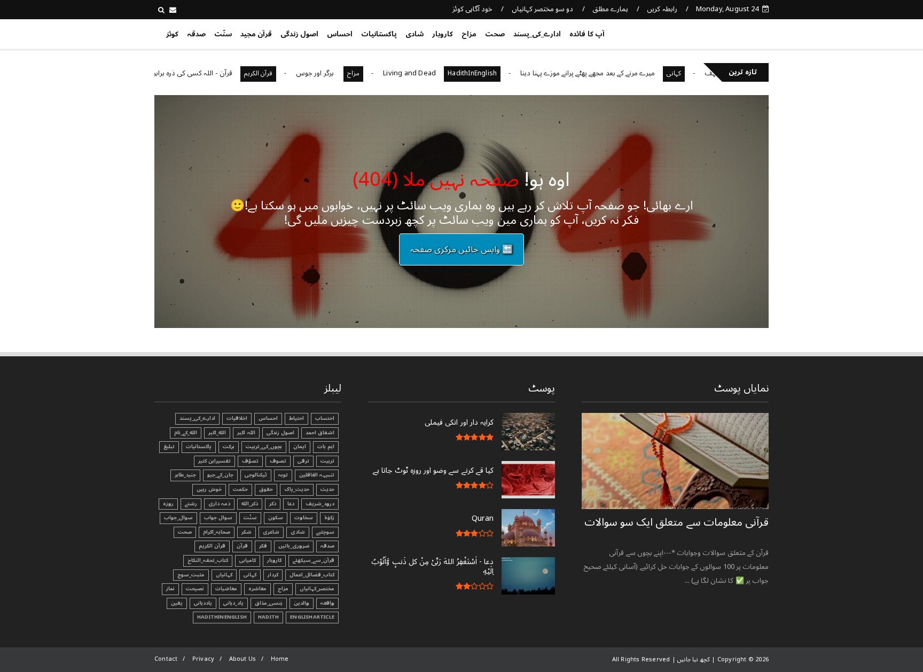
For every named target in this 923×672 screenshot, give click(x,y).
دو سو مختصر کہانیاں (543, 9)
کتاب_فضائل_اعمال (312, 574)
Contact (165, 659)
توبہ (283, 475)
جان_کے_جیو (220, 475)
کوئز (172, 34)
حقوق (266, 489)
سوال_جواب (178, 517)
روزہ (168, 503)
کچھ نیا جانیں (727, 32)
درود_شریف (320, 503)
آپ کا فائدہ (586, 34)
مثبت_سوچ (191, 574)
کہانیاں (224, 574)
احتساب (324, 418)
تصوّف (250, 461)
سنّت (223, 34)
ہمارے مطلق (610, 9)
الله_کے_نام (185, 432)
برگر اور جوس (339, 73)
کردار (273, 574)
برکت (228, 446)
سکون (275, 517)
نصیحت (195, 588)
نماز (170, 588)
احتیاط (296, 418)
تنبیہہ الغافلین (316, 475)
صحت (495, 34)
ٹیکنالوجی (256, 475)
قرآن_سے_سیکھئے (313, 560)
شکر (246, 532)
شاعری (271, 532)
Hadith (268, 617)
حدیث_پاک (296, 489)
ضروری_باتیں (293, 546)
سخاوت (303, 517)
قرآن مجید (256, 34)
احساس (340, 34)
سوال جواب (218, 517)
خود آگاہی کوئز (472, 9)
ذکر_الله (249, 503)
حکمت (240, 489)
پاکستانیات (379, 34)
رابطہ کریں (662, 9)
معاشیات (226, 588)
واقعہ (327, 603)
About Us (242, 659)
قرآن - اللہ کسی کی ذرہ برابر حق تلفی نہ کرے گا (189, 73)
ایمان (299, 446)
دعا (290, 503)
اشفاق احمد (320, 432)
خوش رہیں (209, 489)
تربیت (327, 461)
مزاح (469, 34)
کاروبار (442, 34)
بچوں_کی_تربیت (264, 446)
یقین (177, 603)
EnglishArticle (312, 617)
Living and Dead (432, 73)
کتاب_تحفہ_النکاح (207, 560)
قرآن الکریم (282, 73)
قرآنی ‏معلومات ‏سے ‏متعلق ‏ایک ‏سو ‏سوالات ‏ (676, 522)
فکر (263, 546)
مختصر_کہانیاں (317, 588)
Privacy (203, 659)
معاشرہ (257, 588)
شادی (414, 34)
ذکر (272, 503)
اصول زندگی (299, 34)
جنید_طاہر (185, 475)
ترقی (303, 461)
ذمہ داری (219, 503)
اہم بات (325, 446)
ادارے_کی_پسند (537, 34)
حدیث (327, 489)
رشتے (191, 503)
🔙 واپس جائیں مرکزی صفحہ (461, 249)
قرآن (242, 546)
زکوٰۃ (329, 517)
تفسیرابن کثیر (214, 461)
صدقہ (196, 34)
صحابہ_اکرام (216, 532)
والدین (301, 603)
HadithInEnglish (495, 73)
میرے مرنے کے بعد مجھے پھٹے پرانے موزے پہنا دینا (611, 73)
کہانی (697, 73)
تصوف (278, 461)
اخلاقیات (236, 418)
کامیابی (247, 560)
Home (280, 659)
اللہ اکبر (246, 432)
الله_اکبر (217, 432)
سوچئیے (325, 532)
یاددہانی (203, 603)
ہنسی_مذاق (269, 603)
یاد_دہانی (233, 603)
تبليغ (169, 446)
